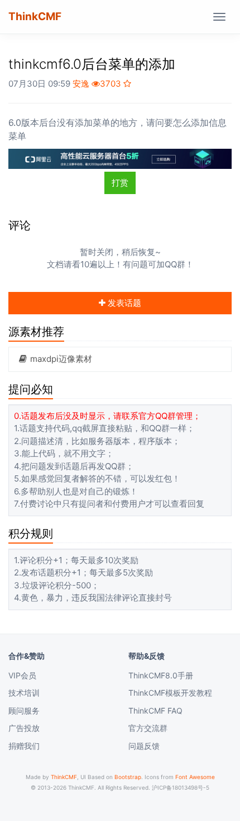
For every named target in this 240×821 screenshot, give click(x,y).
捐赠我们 (24, 746)
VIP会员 (22, 675)
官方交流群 (147, 728)
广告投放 (24, 728)
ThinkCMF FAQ (155, 710)
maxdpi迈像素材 (60, 358)
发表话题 (123, 303)
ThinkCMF (34, 16)
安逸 (81, 83)
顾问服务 (24, 710)
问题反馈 (144, 746)
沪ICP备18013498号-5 (180, 787)
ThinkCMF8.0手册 (160, 675)
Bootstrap (127, 776)
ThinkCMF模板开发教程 (170, 692)
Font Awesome (195, 776)
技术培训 (24, 692)
